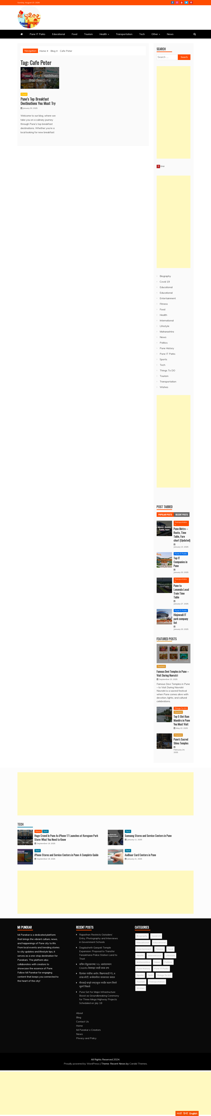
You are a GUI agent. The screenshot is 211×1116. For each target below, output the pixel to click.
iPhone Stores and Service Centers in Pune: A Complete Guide (66, 855)
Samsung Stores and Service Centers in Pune (148, 836)
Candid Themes (138, 1063)
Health (103, 34)
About (79, 1013)
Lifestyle (164, 326)
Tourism (88, 34)
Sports (163, 359)
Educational (58, 34)
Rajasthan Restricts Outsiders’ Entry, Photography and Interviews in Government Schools (98, 938)
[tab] (165, 514)
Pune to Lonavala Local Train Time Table (181, 591)
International (167, 320)
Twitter (186, 2)
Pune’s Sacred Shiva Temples (181, 741)
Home (79, 1025)
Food (74, 34)
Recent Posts (181, 514)
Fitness (164, 303)
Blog (78, 1017)
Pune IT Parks (37, 34)
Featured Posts (167, 638)
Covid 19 (165, 281)
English (193, 1113)
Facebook (172, 2)
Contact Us (82, 1021)
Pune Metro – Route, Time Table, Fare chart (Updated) (182, 534)
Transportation (124, 34)
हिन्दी (185, 1113)
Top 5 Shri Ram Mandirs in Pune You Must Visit (182, 720)
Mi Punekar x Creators (88, 1029)
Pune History (167, 348)
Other (155, 34)
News (170, 34)
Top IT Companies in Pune (180, 562)
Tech (142, 34)
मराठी (179, 1113)
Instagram (177, 2)
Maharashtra (167, 331)
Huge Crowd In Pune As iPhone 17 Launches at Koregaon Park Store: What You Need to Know (66, 837)
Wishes (164, 387)
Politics (164, 342)
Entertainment (168, 298)
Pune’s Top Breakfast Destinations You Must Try (38, 101)
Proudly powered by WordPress (82, 1063)
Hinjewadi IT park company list (181, 618)
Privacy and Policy (86, 1038)
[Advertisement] (173, 112)
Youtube (181, 2)
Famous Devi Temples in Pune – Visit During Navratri (173, 673)
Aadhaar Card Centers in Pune (140, 855)
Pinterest (191, 2)
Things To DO (167, 370)
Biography (165, 276)
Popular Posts (165, 514)
